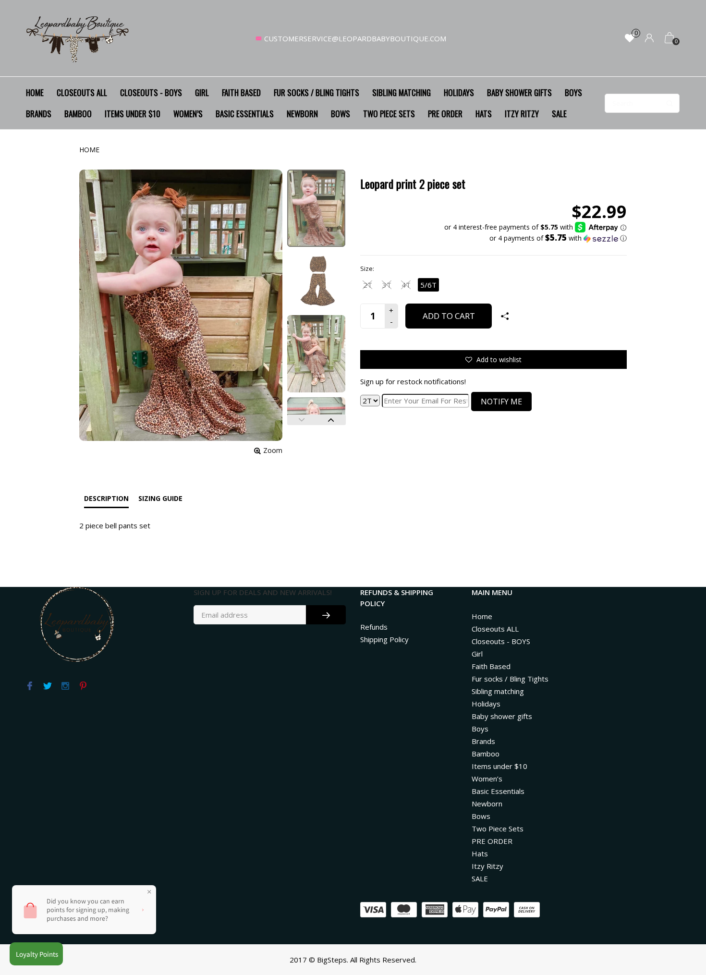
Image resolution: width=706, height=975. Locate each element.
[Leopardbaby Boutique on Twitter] (47, 686)
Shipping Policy (384, 639)
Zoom (272, 450)
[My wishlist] (629, 39)
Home (35, 92)
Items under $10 (132, 114)
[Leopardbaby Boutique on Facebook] (29, 686)
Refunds (374, 627)
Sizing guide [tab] (160, 498)
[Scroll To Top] (680, 914)
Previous (301, 419)
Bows (340, 114)
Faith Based (241, 92)
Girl (202, 92)
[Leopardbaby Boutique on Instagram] (65, 686)
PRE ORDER (445, 114)
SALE (559, 114)
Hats (483, 114)
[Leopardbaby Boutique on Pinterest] (83, 686)
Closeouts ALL (82, 92)
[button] (535, 238)
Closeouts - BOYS (151, 92)
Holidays (459, 92)
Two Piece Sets (389, 114)
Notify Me (501, 401)
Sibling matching (401, 92)
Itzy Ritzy (522, 114)
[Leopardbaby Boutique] (78, 38)
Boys (573, 92)
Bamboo (78, 114)
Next (331, 419)
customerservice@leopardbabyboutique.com (355, 38)
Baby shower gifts (519, 92)
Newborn (302, 114)
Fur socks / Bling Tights (316, 92)
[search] (642, 103)
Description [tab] (106, 498)
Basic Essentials (245, 114)
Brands (38, 114)
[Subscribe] (326, 614)
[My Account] (649, 39)
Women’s (188, 114)
